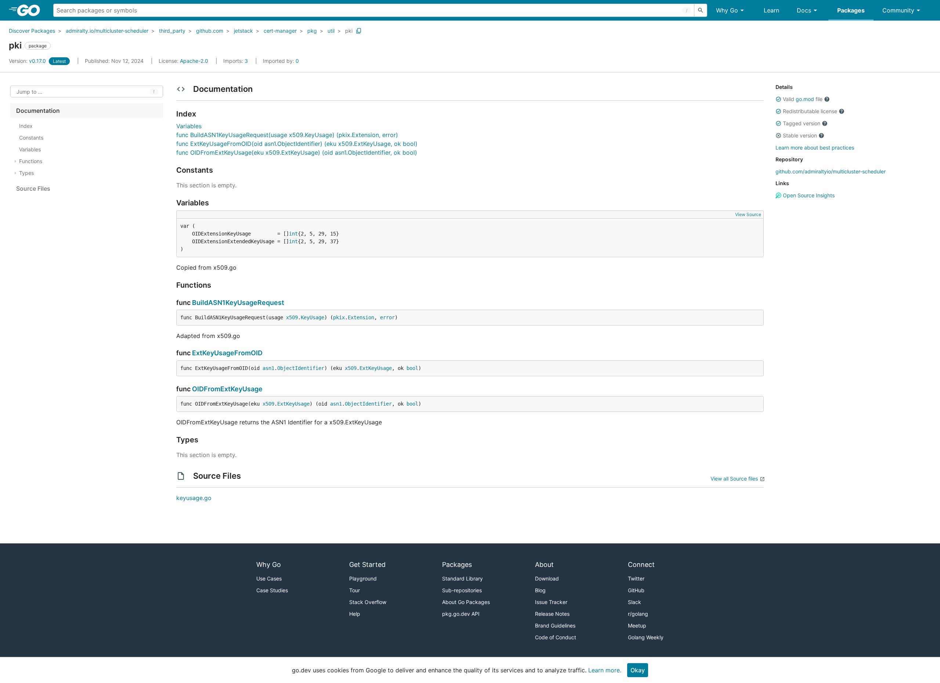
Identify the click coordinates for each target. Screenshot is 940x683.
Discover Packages (32, 31)
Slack (634, 602)
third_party (172, 31)
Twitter (636, 578)
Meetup (637, 625)
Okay (637, 670)
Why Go (727, 10)
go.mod (805, 99)
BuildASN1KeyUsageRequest (238, 302)
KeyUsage (312, 317)
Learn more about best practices (815, 147)
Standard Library (462, 578)
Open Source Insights (808, 195)
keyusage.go (194, 498)
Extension (361, 317)
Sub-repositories (462, 590)
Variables (189, 126)
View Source (748, 214)
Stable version (799, 135)
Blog (540, 590)
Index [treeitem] (26, 126)
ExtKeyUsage (375, 368)
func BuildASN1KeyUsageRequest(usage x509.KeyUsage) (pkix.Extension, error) (287, 135)
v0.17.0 (28, 61)
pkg (312, 31)
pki (348, 31)
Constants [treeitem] (31, 137)
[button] (778, 99)
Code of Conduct (555, 637)
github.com (209, 31)
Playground (363, 578)
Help (354, 614)
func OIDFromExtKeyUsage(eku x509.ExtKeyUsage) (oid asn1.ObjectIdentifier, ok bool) (296, 152)
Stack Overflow (367, 602)
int (293, 234)
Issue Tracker (551, 602)
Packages (851, 10)
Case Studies (272, 590)
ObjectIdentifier (300, 368)
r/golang (638, 614)
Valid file (802, 99)
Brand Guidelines (555, 625)
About (544, 564)
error (387, 317)
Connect (641, 564)
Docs (804, 10)
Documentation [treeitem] (38, 110)
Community (898, 10)
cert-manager (280, 31)
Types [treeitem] (26, 173)
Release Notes (552, 614)
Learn (771, 10)
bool (412, 368)
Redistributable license (810, 111)
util (331, 31)
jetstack (243, 31)
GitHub (636, 590)
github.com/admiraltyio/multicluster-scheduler (831, 171)
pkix (339, 317)
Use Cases (269, 578)
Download (547, 578)
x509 (292, 317)
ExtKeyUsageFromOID (227, 353)
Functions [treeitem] (30, 161)
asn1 (268, 368)
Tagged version (801, 123)
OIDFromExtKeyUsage (227, 389)
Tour (354, 590)
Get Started (367, 564)
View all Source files (734, 478)
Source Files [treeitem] (33, 188)
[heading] (31, 10)
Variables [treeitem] (30, 149)
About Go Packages (466, 602)
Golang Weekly (646, 637)
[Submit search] (700, 10)
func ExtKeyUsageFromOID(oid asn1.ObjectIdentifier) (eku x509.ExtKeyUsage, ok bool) (296, 143)
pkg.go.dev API (461, 614)
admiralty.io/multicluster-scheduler (107, 31)
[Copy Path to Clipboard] (358, 31)
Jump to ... (29, 92)
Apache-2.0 (194, 61)
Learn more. (604, 670)
